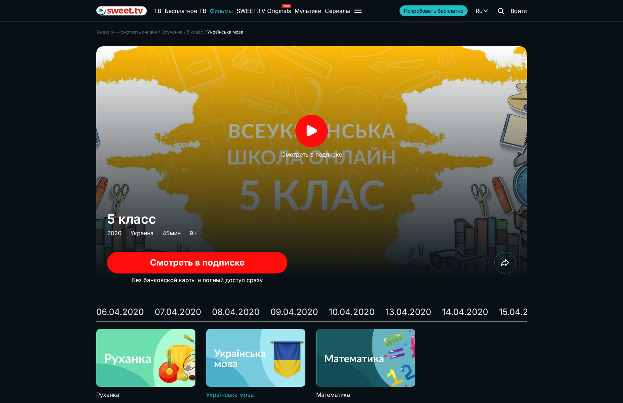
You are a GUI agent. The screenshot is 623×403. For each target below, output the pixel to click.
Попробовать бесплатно (433, 11)
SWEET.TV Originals (264, 10)
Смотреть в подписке (197, 262)
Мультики (308, 10)
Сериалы (337, 10)
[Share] (505, 262)
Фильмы (221, 10)
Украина (142, 233)
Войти (519, 10)
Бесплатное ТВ (185, 10)
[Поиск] (500, 11)
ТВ (157, 10)
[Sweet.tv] (121, 11)
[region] (311, 364)
